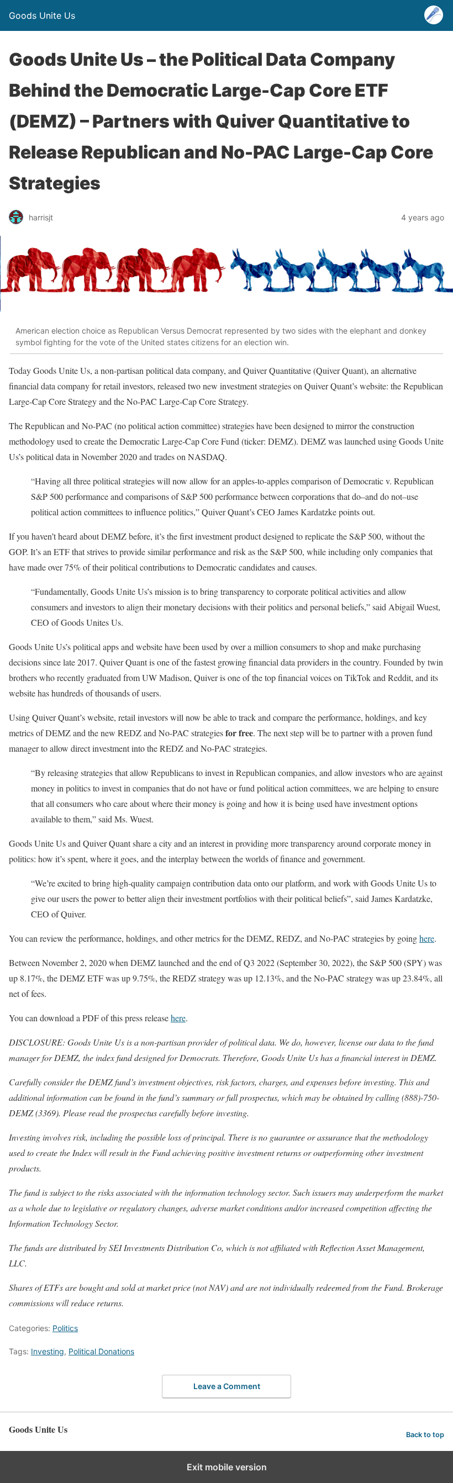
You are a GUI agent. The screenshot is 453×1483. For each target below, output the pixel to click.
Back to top (425, 1435)
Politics (65, 1328)
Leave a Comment (226, 1386)
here (178, 1017)
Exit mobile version (227, 1467)
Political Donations (101, 1351)
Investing (47, 1351)
